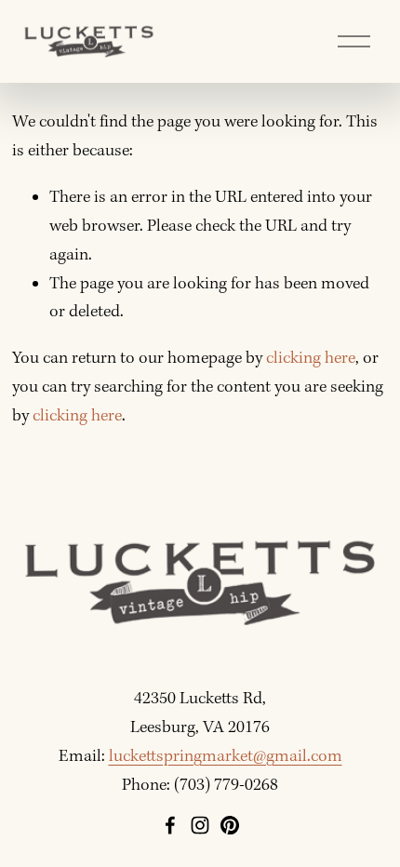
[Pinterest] (229, 825)
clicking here (310, 358)
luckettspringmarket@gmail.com (225, 756)
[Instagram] (200, 825)
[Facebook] (170, 825)
